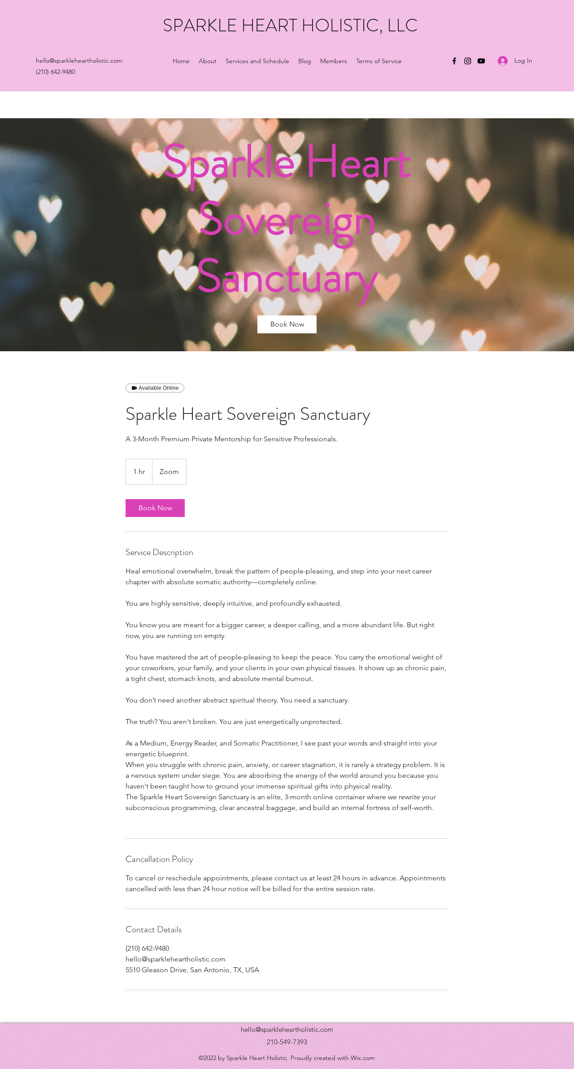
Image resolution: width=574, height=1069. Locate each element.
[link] (287, 324)
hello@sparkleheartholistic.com (287, 1029)
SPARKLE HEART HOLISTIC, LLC (290, 25)
